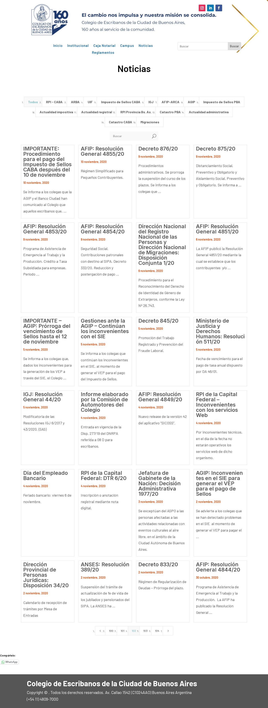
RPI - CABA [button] (54, 102)
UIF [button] (90, 102)
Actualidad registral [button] (96, 112)
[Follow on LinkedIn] (210, 8)
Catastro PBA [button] (170, 112)
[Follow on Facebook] (218, 8)
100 (111, 630)
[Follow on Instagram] (202, 8)
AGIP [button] (191, 102)
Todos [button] (33, 102)
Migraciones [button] (149, 122)
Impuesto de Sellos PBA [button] (221, 102)
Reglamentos (103, 52)
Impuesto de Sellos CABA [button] (120, 102)
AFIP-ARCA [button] (170, 102)
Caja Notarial (104, 46)
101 (122, 630)
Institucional (78, 46)
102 (134, 630)
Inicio (58, 46)
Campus (127, 46)
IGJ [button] (150, 102)
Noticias (146, 46)
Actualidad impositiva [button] (56, 112)
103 (145, 630)
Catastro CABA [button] (120, 122)
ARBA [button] (75, 102)
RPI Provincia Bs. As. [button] (136, 112)
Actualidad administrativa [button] (209, 112)
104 (157, 630)
